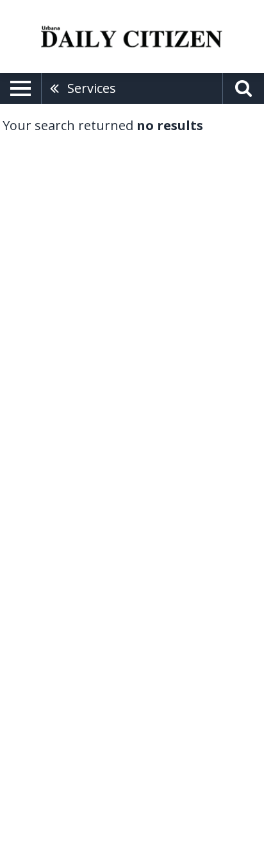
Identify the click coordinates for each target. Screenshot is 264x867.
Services (91, 88)
